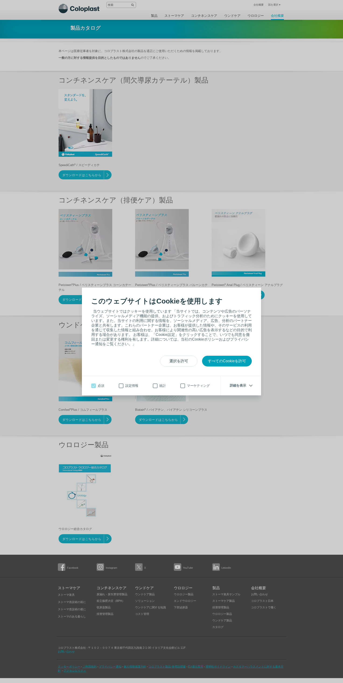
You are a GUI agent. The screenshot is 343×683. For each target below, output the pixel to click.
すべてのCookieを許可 (227, 361)
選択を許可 (178, 361)
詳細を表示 (238, 385)
